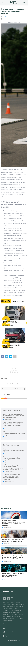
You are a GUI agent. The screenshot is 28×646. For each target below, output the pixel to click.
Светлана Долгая (9, 16)
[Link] (18, 389)
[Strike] (8, 389)
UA (24, 2)
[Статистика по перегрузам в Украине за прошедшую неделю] (2, 356)
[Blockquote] (14, 389)
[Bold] (3, 389)
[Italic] (5, 389)
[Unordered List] (12, 389)
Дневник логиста (9, 7)
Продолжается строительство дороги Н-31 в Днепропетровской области (13, 450)
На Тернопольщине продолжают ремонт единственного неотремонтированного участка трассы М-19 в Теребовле (13, 467)
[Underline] (6, 389)
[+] (21, 388)
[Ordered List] (10, 389)
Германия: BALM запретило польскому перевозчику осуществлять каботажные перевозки (11, 477)
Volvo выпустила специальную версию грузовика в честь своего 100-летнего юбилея (13, 415)
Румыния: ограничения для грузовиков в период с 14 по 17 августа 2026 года (12, 458)
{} (19, 388)
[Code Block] (16, 389)
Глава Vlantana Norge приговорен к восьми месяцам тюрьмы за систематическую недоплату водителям (13, 424)
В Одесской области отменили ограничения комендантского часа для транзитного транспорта (14, 433)
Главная (3, 7)
